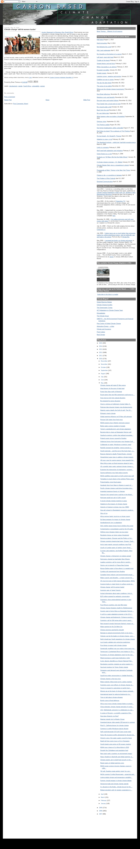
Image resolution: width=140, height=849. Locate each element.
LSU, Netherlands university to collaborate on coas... (117, 710)
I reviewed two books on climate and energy (118, 240)
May (102, 383)
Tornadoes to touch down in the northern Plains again (117, 479)
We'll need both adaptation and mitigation (110, 150)
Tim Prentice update (103, 125)
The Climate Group (103, 316)
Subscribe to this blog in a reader (107, 294)
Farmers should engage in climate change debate (115, 780)
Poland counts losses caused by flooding (113, 438)
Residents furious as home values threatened (114, 535)
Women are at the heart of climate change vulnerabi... (117, 691)
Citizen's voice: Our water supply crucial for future (116, 738)
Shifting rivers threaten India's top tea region (114, 532)
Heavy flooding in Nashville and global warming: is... (116, 757)
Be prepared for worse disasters (110, 401)
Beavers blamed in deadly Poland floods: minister (116, 454)
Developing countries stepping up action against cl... (116, 664)
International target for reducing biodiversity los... (115, 694)
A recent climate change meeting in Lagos (113, 501)
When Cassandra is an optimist (107, 67)
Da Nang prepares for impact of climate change (115, 519)
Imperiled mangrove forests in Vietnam (112, 491)
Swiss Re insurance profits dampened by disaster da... (117, 735)
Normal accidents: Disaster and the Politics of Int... (116, 538)
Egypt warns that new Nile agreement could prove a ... (117, 395)
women (42, 86)
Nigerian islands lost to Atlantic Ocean (112, 719)
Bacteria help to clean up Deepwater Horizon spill (115, 432)
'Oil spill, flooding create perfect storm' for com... (115, 771)
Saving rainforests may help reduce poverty (114, 473)
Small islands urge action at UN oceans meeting (115, 744)
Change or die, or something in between (109, 175)
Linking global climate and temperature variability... (116, 777)
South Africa (27, 86)
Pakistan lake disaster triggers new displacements (116, 407)
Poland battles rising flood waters (110, 482)
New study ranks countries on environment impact (116, 753)
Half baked (100, 39)
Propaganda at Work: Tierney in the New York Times (113, 170)
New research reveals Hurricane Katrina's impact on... (117, 623)
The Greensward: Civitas (104, 307)
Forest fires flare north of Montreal (111, 391)
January (103, 803)
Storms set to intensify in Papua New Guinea (114, 565)
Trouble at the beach (103, 60)
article (111, 257)
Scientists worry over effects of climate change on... (116, 685)
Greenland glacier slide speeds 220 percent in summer (117, 722)
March (103, 797)
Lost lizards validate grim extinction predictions (115, 642)
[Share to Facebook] (35, 82)
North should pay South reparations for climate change (117, 639)
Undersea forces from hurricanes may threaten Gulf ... (117, 441)
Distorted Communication (105, 181)
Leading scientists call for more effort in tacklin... (115, 562)
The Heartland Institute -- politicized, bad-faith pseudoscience (116, 142)
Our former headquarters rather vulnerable (110, 128)
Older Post (86, 100)
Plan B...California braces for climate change (114, 725)
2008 (101, 811)
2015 (101, 343)
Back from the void (103, 110)
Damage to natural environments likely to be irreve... (116, 633)
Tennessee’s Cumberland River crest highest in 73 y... (117, 651)
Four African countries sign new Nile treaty (113, 605)
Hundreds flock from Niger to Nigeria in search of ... (116, 485)
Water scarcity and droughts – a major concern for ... (117, 578)
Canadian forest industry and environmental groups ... (117, 575)
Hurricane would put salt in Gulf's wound (113, 497)
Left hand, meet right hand (105, 57)
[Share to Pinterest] (37, 82)
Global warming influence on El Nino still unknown (116, 416)
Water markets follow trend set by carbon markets (116, 682)
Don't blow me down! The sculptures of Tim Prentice (113, 131)
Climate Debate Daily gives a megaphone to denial (113, 165)
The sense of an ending (104, 86)
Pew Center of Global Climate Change (109, 323)
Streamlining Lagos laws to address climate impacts (116, 457)
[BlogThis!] (31, 82)
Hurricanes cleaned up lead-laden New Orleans (115, 559)
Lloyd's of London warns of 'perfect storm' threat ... (116, 547)
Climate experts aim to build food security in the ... (116, 760)
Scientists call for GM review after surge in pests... (116, 620)
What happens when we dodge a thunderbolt (111, 116)
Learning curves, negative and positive (109, 76)
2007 (101, 814)
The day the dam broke (104, 83)
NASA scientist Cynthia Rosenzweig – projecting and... (117, 774)
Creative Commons (55, 77)
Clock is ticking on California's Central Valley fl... (115, 404)
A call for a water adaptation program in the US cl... (116, 614)
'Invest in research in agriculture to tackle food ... (115, 688)
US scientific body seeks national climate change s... (117, 466)
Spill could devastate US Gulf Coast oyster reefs (115, 732)
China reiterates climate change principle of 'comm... (117, 707)
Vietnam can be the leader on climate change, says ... (117, 636)
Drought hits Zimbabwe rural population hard (114, 750)
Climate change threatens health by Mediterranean (116, 608)
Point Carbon (101, 332)
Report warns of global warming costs (112, 763)
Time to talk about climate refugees (111, 697)
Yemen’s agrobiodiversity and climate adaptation (115, 429)
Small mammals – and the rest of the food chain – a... (117, 451)
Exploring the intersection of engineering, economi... (116, 469)
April (102, 794)
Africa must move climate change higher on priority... (117, 704)
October (103, 367)
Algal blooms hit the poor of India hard (112, 388)
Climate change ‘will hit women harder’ (112, 587)
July (102, 377)
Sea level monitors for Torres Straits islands (114, 667)
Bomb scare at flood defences (109, 700)
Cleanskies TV (120, 201)
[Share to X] (33, 82)
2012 (101, 352)
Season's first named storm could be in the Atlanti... (116, 494)
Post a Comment (9, 97)
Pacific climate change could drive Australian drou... (116, 488)
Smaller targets (101, 73)
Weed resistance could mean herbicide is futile (115, 658)
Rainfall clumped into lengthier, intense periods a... (116, 448)
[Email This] (29, 82)
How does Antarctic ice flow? (109, 716)
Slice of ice (103, 513)
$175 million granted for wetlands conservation (115, 596)
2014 (101, 346)
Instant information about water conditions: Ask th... (116, 593)
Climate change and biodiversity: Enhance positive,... (117, 617)
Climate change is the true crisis (110, 679)
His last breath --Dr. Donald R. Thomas (109, 136)
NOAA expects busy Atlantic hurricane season (115, 423)
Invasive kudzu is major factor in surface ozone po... (117, 584)
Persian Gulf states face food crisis (111, 419)
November (104, 364)
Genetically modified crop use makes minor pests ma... (117, 648)
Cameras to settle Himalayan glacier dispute (114, 728)
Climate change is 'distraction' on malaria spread (115, 556)
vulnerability (35, 86)
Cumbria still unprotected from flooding (112, 571)
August (103, 373)
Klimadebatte (101, 313)
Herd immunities (102, 43)
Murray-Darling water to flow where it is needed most (116, 568)
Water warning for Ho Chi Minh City (111, 626)
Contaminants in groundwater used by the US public (116, 529)
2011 (101, 355)
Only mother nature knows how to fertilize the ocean (116, 526)
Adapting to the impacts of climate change (113, 504)
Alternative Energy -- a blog (105, 326)
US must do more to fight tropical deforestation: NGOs (117, 581)
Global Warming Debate (104, 302)
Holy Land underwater (103, 50)
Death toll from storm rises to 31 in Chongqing (114, 741)
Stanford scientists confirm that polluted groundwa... (116, 435)
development (13, 86)
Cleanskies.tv (101, 229)
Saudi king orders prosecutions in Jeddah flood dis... (117, 675)
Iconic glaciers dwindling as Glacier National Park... (116, 661)
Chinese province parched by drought (112, 630)
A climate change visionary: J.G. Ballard (109, 162)
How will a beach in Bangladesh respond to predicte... (117, 510)
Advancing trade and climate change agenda (114, 784)
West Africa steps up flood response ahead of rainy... (117, 463)
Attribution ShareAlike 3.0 (66, 77)
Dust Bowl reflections (103, 94)
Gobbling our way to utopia (105, 79)
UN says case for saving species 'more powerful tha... (117, 460)
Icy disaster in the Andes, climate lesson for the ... (116, 787)
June (102, 380)
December (104, 361)
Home (47, 100)
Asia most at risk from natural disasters (112, 398)
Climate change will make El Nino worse (113, 385)
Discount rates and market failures (108, 100)
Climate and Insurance (104, 329)
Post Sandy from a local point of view (109, 104)
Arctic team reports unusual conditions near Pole (115, 544)
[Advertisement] (106, 825)
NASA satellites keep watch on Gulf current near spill (117, 476)
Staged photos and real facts (106, 63)
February (104, 800)
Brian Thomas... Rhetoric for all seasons (109, 31)
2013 (101, 349)
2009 (101, 807)
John (30, 77)
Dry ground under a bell (104, 107)
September (104, 370)
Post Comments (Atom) (20, 103)
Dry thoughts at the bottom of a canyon (109, 54)
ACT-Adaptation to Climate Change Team (110, 310)
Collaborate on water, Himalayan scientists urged (115, 444)
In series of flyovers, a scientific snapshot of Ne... (116, 713)
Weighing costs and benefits (106, 97)
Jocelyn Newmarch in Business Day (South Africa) (57, 32)
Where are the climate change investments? (111, 89)
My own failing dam (103, 113)
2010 (101, 358)
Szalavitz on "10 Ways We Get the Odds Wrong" (112, 157)
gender (20, 86)
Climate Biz (125, 237)
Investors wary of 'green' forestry (110, 590)
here (114, 215)
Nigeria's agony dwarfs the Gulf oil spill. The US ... (116, 410)
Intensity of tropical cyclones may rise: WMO (114, 507)
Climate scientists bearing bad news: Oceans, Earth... (117, 541)
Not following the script (104, 47)
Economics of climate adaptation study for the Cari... (117, 655)
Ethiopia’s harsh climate (108, 413)
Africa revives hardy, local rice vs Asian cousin (115, 516)
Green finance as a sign (104, 154)
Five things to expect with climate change (113, 645)
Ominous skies (101, 121)
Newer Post (8, 100)
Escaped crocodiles (103, 70)
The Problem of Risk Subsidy (106, 178)
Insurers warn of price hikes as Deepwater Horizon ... (117, 611)
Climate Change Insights (104, 305)
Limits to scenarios (103, 147)
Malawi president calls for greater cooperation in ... (116, 790)
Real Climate (101, 334)
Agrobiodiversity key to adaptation (111, 522)
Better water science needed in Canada (112, 426)
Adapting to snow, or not (104, 139)
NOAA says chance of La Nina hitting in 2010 (114, 747)
